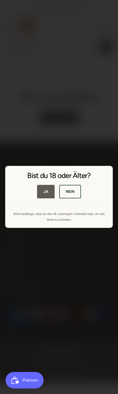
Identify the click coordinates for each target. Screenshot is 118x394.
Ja (45, 191)
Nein (70, 191)
